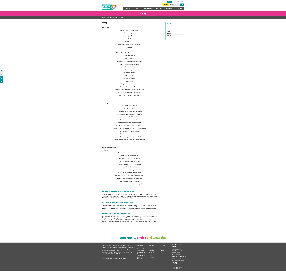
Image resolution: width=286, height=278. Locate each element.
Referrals (150, 248)
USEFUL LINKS (140, 245)
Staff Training (163, 248)
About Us (128, 8)
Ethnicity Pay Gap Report (119, 253)
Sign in (169, 2)
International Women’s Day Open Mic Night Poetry (118, 192)
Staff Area (179, 8)
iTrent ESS (163, 250)
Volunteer (168, 31)
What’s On (169, 35)
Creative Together (112, 17)
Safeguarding (151, 250)
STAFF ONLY (163, 245)
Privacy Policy (104, 252)
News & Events (148, 8)
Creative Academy (140, 247)
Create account (162, 2)
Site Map (123, 252)
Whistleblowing (152, 252)
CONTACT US (151, 245)
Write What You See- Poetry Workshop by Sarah (117, 202)
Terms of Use (110, 252)
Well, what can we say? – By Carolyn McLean (116, 213)
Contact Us (169, 8)
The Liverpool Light (141, 255)
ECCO (162, 252)
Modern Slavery (117, 252)
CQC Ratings (151, 259)
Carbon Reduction (129, 252)
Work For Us (138, 8)
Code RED (151, 254)
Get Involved (158, 8)
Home (103, 17)
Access (162, 254)
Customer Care (152, 247)
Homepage (169, 26)
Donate (166, 4)
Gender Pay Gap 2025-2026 (107, 253)
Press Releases (127, 253)
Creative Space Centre (141, 248)
